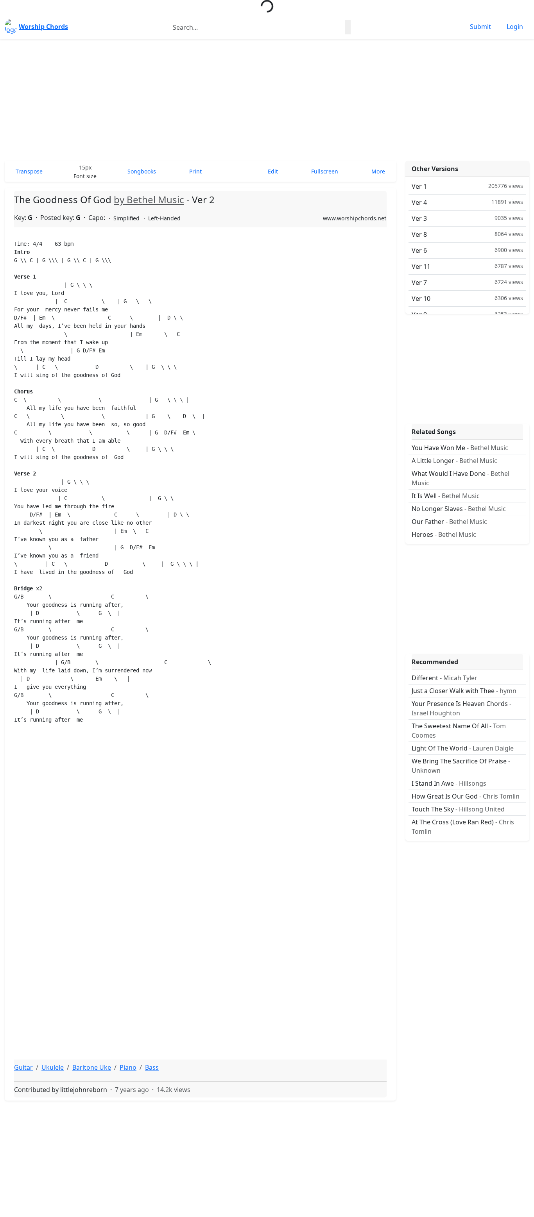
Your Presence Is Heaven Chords (461, 708)
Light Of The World (463, 748)
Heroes (444, 534)
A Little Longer (454, 460)
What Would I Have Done (460, 478)
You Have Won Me (460, 447)
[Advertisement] (267, 100)
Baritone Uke (91, 1067)
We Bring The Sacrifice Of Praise (461, 766)
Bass (152, 1067)
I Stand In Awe (449, 783)
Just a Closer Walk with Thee (464, 690)
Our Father (449, 521)
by (149, 199)
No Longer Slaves (459, 508)
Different (444, 678)
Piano (128, 1067)
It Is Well (446, 495)
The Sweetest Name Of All (459, 731)
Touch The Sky (458, 809)
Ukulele (52, 1067)
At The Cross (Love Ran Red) (463, 827)
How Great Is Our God (466, 796)
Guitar (23, 1067)
